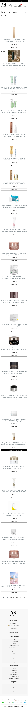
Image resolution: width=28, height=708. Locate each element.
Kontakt (14, 668)
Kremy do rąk (15, 641)
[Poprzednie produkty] (7, 597)
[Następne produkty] (20, 597)
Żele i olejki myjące (14, 645)
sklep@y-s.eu (21, 0)
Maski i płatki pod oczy (15, 647)
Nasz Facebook (14, 676)
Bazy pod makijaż (14, 649)
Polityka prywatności (14, 685)
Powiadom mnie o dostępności (14, 450)
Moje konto (14, 670)
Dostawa (15, 693)
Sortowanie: (3, 15)
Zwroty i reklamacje (14, 689)
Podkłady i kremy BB (14, 654)
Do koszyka (14, 47)
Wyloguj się (14, 672)
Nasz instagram (14, 674)
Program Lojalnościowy (14, 678)
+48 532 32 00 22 (8, 0)
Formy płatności (14, 691)
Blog (14, 639)
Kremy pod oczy (14, 658)
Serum (14, 643)
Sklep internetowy (13, 706)
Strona (12, 23)
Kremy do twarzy (14, 660)
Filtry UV (14, 662)
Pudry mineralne (14, 651)
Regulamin (14, 687)
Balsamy (14, 656)
